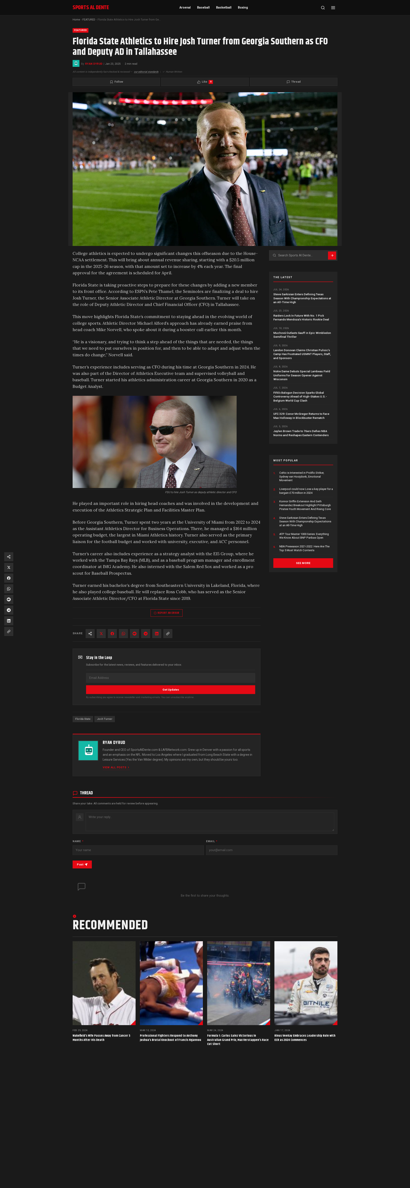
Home (76, 19)
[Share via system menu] (90, 633)
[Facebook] (112, 633)
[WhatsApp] (123, 633)
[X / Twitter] (101, 633)
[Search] (323, 7)
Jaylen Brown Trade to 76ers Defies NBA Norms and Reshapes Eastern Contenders (301, 433)
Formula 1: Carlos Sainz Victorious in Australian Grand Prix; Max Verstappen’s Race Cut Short (238, 1040)
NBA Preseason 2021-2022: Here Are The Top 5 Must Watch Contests (304, 548)
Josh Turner (104, 718)
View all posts (114, 767)
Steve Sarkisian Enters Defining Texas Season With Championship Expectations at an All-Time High (302, 298)
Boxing (243, 7)
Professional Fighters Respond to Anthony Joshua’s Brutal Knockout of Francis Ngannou (170, 1037)
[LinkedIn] (156, 633)
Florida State (83, 718)
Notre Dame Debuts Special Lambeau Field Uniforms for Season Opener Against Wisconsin (301, 375)
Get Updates (171, 689)
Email (211, 841)
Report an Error (168, 613)
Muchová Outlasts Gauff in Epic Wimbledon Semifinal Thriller (302, 334)
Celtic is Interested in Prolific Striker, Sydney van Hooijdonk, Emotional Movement (301, 476)
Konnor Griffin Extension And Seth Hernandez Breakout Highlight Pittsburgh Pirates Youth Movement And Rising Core (305, 505)
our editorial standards (146, 71)
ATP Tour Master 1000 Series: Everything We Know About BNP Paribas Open (304, 535)
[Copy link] (167, 633)
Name (78, 841)
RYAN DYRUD (93, 63)
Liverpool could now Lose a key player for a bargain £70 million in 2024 (306, 490)
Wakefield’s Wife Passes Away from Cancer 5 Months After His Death (101, 1037)
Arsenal (185, 7)
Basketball (223, 7)
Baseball (203, 7)
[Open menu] (333, 7)
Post (80, 864)
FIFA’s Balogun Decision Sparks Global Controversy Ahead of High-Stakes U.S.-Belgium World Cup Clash (300, 396)
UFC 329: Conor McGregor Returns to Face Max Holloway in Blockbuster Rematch (301, 415)
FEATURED (88, 19)
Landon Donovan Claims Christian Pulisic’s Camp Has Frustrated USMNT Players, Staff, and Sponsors (302, 354)
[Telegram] (145, 633)
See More (303, 562)
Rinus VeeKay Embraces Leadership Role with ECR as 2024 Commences (304, 1037)
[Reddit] (134, 633)
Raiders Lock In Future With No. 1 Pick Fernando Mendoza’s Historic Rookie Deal (301, 317)
